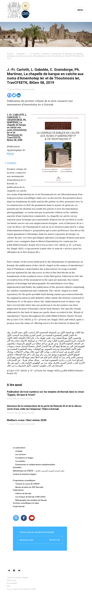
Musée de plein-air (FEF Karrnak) (29, 487)
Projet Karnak (19, 506)
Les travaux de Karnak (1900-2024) (30, 497)
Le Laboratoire (19, 448)
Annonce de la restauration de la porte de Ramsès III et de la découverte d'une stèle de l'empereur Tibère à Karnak (44, 407)
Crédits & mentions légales (17, 577)
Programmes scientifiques (24, 480)
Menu (80, 10)
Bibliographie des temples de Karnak (31, 500)
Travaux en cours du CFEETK (27, 484)
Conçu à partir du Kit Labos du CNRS (21, 589)
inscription (54, 540)
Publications (18, 490)
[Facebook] (9, 95)
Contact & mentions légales (24, 474)
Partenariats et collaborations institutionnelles (35, 464)
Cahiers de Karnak (23, 493)
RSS (8, 586)
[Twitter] (14, 95)
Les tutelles (20, 461)
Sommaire (11, 163)
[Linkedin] (19, 95)
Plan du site (11, 580)
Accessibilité (12, 583)
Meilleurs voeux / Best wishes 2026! (26, 420)
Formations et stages (24, 458)
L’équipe (18, 451)
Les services (20, 454)
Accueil (10, 54)
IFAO (10, 153)
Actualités (21, 54)
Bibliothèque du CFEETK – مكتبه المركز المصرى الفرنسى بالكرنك (38, 471)
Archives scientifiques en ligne (26, 503)
